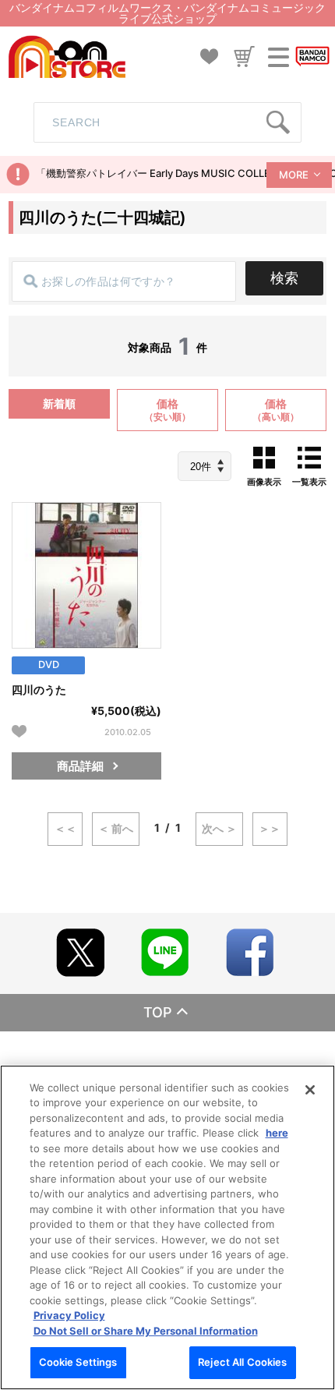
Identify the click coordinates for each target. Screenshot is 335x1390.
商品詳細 (80, 766)
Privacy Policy (69, 1315)
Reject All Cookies (242, 1362)
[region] (167, 1227)
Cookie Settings (78, 1362)
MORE (294, 174)
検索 (284, 278)
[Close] (310, 1090)
